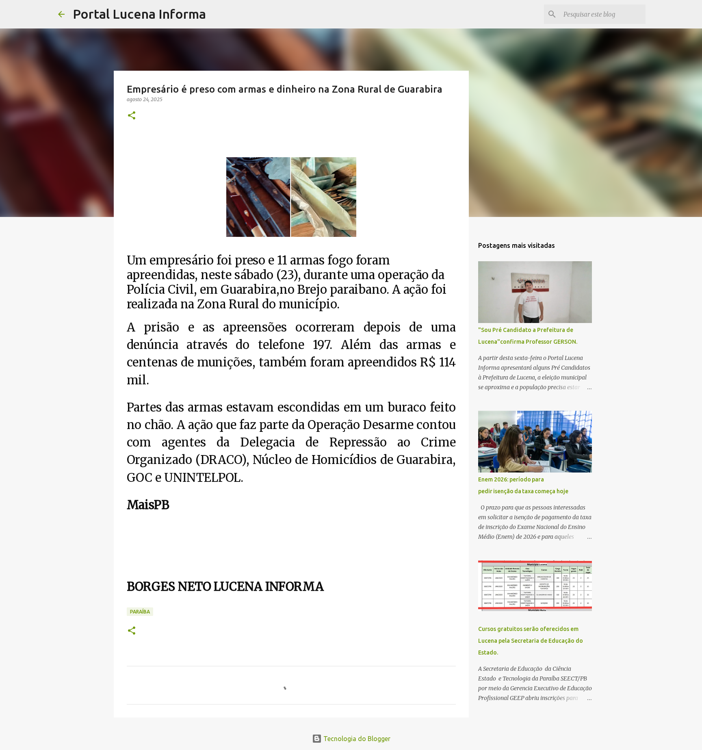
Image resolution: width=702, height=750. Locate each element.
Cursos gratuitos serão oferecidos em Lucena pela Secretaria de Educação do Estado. (530, 641)
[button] (131, 116)
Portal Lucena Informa (139, 14)
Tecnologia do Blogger (356, 738)
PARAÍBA (140, 611)
